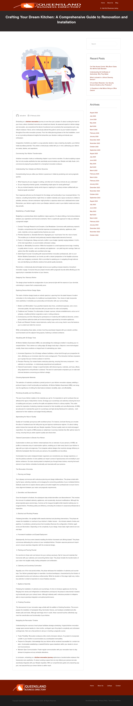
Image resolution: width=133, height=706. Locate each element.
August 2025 (94, 153)
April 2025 (93, 167)
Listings (109, 686)
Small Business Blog (92, 701)
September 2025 (95, 150)
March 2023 (93, 218)
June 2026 (93, 119)
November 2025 (95, 143)
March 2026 (93, 130)
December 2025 (95, 140)
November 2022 (95, 232)
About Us (110, 3)
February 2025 (94, 174)
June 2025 (93, 160)
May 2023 (93, 211)
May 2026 (93, 123)
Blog (116, 3)
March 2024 (93, 177)
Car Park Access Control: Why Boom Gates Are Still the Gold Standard (103, 68)
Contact (118, 686)
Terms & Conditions (114, 701)
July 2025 (93, 157)
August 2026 (94, 113)
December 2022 (95, 228)
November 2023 (95, 191)
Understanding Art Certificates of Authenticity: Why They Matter (100, 73)
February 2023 (94, 221)
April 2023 (93, 215)
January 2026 (94, 136)
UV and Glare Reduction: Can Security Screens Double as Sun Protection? (102, 84)
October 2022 (94, 235)
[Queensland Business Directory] (47, 5)
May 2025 (93, 164)
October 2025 (94, 147)
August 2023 (94, 201)
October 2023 (94, 194)
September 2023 (95, 198)
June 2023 (93, 208)
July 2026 (93, 116)
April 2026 (93, 126)
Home (103, 3)
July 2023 (93, 204)
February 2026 (94, 133)
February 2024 (94, 181)
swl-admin (23, 116)
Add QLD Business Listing (110, 8)
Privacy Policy (103, 701)
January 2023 (94, 225)
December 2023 (95, 187)
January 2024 (94, 184)
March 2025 (93, 170)
